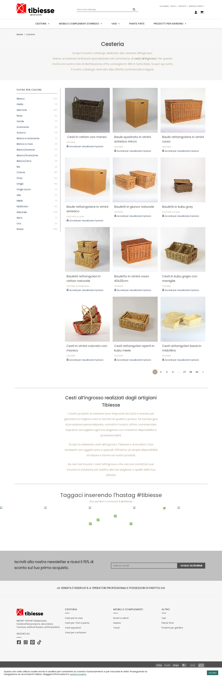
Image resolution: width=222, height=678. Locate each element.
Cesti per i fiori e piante (77, 622)
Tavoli (116, 627)
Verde (20, 121)
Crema (21, 172)
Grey (20, 178)
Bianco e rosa (25, 144)
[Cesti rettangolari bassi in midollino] (183, 319)
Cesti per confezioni (75, 632)
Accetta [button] (212, 672)
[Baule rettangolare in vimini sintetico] (87, 179)
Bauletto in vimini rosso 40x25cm (131, 278)
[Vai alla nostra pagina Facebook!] (20, 643)
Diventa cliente (196, 6)
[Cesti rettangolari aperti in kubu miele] (135, 319)
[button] (202, 12)
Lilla (19, 195)
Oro (19, 223)
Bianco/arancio (26, 149)
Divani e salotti (121, 618)
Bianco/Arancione (27, 155)
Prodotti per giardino (168, 23)
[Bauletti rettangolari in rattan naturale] (87, 249)
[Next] (213, 528)
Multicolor (22, 206)
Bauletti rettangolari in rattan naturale (83, 278)
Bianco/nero (24, 161)
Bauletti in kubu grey (177, 207)
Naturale (22, 212)
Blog (173, 6)
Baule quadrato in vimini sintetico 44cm (132, 139)
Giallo (20, 104)
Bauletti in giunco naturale (134, 207)
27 (184, 371)
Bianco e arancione (28, 138)
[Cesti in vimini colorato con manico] (87, 319)
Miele (20, 200)
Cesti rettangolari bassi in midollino (181, 348)
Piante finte (137, 23)
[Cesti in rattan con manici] (87, 110)
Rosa (19, 115)
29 (197, 371)
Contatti (182, 6)
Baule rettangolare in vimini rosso (183, 139)
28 (190, 371)
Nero (19, 218)
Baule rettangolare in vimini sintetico (87, 209)
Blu (18, 166)
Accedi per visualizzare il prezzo (86, 146)
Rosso (20, 229)
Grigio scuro (24, 189)
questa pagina (78, 674)
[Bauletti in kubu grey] (183, 179)
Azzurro (21, 132)
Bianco (21, 98)
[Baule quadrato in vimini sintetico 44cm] (135, 110)
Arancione (23, 127)
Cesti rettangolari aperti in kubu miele (134, 348)
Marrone (22, 110)
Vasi (114, 23)
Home (20, 34)
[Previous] (8, 528)
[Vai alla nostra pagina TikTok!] (40, 643)
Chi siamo (164, 6)
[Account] (196, 12)
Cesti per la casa (75, 216)
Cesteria (70, 142)
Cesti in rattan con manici (86, 137)
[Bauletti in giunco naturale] (135, 179)
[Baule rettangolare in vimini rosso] (183, 110)
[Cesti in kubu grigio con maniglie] (183, 249)
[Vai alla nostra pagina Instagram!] (26, 643)
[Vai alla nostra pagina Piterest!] (33, 643)
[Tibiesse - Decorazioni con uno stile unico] (35, 9)
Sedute (117, 622)
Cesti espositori (73, 627)
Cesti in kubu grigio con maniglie (179, 278)
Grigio (20, 184)
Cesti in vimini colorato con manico (86, 348)
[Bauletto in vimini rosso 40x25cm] (135, 249)
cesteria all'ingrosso (77, 286)
